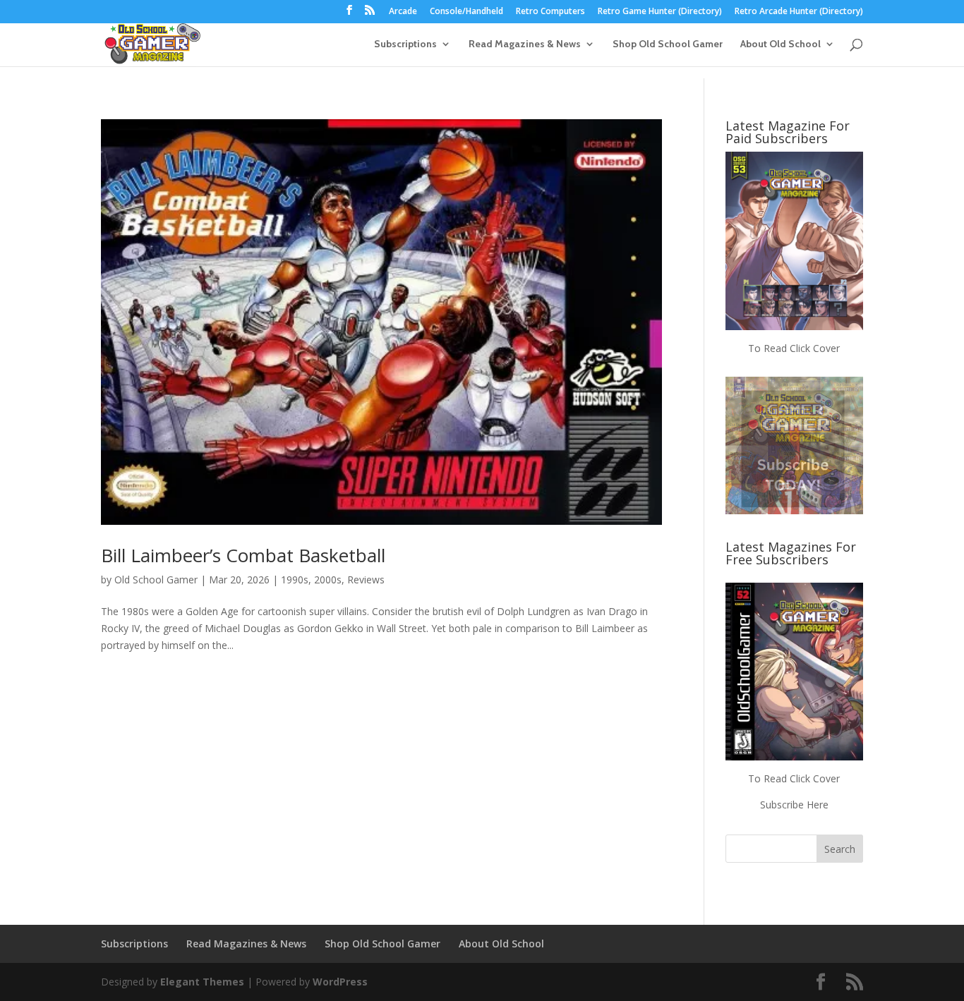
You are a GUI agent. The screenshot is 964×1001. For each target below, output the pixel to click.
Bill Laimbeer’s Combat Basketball (243, 555)
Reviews (366, 579)
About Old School (780, 44)
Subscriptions (405, 44)
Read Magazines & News (525, 44)
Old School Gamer (156, 579)
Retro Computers (550, 12)
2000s (328, 579)
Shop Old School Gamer (668, 44)
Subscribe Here (794, 804)
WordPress (340, 981)
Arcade (403, 12)
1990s (294, 579)
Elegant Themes (202, 981)
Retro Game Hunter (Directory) (660, 12)
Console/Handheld (466, 12)
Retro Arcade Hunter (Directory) (799, 12)
